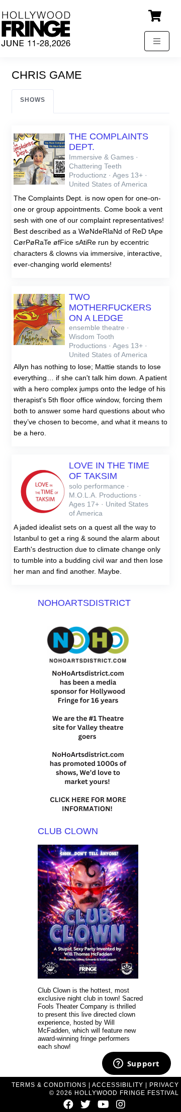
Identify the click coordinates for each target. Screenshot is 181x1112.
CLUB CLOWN (68, 831)
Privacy (164, 1084)
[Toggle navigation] (156, 41)
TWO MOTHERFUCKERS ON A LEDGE (110, 307)
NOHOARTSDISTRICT (84, 603)
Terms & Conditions (49, 1084)
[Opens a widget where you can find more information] (136, 1064)
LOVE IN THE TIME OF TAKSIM (109, 470)
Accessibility (117, 1084)
